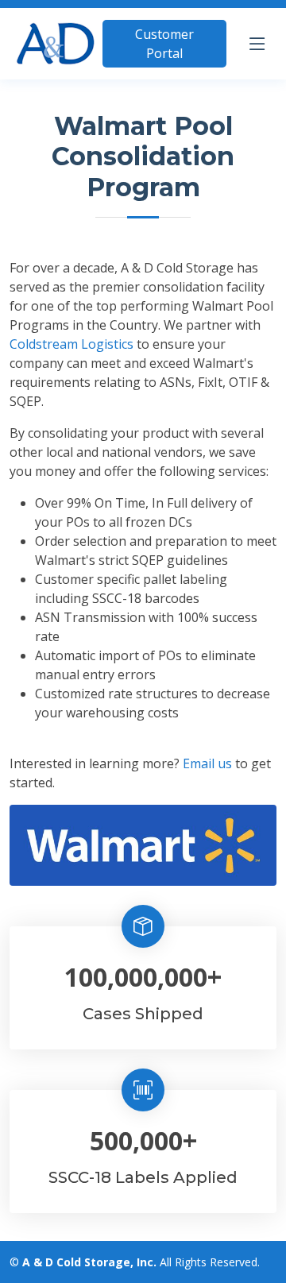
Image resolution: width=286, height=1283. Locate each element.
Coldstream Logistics (71, 344)
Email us (207, 763)
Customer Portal (164, 43)
